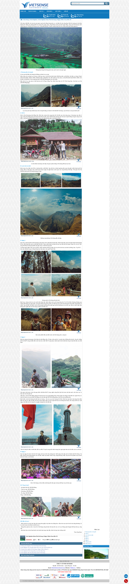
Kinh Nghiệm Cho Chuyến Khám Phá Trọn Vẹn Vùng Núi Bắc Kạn (36, 547)
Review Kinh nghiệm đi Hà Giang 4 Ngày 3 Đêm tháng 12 (34, 549)
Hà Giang (46, 69)
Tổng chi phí (88, 541)
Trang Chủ (38, 5)
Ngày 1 (87, 536)
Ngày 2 (87, 538)
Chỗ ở (86, 533)
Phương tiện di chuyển (90, 531)
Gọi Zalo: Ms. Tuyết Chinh (45, 15)
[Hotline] (126, 581)
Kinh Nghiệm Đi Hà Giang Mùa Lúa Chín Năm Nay (33, 550)
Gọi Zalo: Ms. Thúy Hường (72, 15)
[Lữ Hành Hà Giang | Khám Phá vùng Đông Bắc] (21, 20)
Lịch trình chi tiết (89, 535)
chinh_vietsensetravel (47, 16)
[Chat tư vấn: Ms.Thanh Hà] (62, 16)
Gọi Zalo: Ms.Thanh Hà (59, 15)
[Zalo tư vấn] (126, 576)
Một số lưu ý (88, 543)
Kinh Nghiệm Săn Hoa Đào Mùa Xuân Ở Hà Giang (33, 552)
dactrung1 (75, 16)
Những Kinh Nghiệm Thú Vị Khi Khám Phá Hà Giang (33, 545)
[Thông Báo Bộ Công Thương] (73, 578)
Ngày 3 (87, 540)
